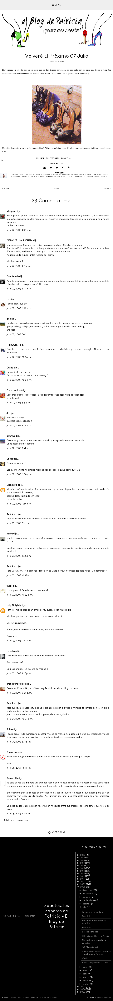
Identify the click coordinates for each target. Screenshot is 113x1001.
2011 (82, 878)
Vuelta (85, 958)
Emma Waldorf (14, 390)
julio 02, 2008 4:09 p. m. (19, 230)
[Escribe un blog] (51, 167)
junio (85, 967)
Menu (57, 5)
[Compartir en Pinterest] (69, 167)
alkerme (11, 435)
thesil (9, 585)
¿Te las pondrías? (90, 931)
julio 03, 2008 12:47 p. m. (19, 640)
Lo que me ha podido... (93, 912)
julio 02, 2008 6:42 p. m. (19, 308)
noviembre (88, 893)
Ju (8, 413)
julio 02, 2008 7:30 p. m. (19, 379)
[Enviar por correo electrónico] (44, 167)
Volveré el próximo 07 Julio (95, 962)
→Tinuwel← (13, 344)
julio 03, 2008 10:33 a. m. (20, 575)
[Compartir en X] (57, 167)
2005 (83, 992)
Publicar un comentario (16, 820)
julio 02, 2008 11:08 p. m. (19, 474)
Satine (10, 729)
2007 (83, 986)
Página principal (11, 916)
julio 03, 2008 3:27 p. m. (19, 673)
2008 (83, 886)
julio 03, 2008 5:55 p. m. (19, 692)
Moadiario (12, 484)
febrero (86, 980)
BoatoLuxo (12, 752)
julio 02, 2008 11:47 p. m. (19, 503)
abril (85, 973)
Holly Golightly (14, 605)
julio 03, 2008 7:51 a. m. (19, 523)
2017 (82, 863)
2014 (82, 871)
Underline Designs (103, 998)
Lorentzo (11, 651)
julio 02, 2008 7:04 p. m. (19, 334)
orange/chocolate (16, 683)
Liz (8, 299)
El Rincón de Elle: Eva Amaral (96, 936)
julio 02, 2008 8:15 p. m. (19, 402)
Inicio (56, 188)
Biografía (30, 916)
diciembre (88, 890)
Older (107, 188)
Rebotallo (86, 916)
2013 (82, 873)
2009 (83, 884)
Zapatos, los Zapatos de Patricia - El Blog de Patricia (56, 916)
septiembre (88, 900)
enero (86, 984)
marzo (86, 977)
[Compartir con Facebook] (63, 167)
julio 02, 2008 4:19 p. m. (19, 266)
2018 (82, 860)
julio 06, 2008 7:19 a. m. (19, 813)
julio (85, 907)
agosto (86, 903)
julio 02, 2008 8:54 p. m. (19, 448)
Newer (6, 188)
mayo (86, 970)
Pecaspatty (12, 778)
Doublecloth (13, 276)
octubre (87, 897)
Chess (10, 458)
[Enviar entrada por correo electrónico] (56, 160)
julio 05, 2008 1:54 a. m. (19, 767)
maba (10, 533)
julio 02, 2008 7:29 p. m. (19, 357)
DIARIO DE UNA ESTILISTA (20, 240)
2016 (82, 865)
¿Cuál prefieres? (90, 947)
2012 (82, 876)
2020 (83, 855)
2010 (83, 881)
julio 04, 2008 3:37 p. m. (19, 741)
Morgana (11, 211)
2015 (82, 868)
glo (8, 318)
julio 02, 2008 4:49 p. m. (19, 288)
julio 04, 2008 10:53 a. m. (20, 718)
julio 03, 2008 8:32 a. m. (19, 555)
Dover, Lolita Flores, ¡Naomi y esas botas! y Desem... (96, 952)
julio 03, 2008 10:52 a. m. (20, 594)
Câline (10, 367)
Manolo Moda (8, 74)
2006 (83, 989)
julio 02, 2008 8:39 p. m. (19, 425)
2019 (82, 857)
